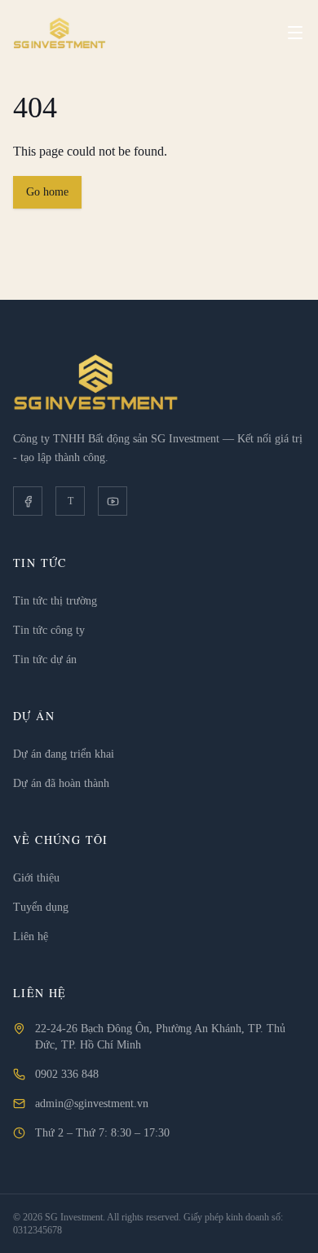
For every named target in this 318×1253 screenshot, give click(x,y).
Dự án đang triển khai (63, 754)
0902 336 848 (67, 1074)
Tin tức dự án (45, 659)
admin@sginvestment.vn (91, 1103)
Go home (47, 192)
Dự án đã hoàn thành (61, 783)
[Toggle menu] (295, 32)
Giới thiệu (36, 878)
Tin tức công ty (49, 630)
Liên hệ (30, 936)
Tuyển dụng (40, 907)
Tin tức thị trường (55, 601)
